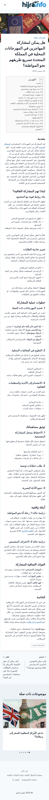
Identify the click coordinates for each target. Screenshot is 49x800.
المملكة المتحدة (38, 645)
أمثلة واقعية (36, 118)
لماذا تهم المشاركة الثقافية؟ (30, 86)
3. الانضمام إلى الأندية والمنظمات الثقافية (24, 103)
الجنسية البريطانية (34, 622)
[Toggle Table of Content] (40, 80)
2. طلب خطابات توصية (31, 112)
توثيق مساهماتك (34, 106)
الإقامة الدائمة (28, 531)
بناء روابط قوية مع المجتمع (30, 89)
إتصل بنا (15, 779)
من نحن (24, 771)
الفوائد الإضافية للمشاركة (31, 126)
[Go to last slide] (42, 725)
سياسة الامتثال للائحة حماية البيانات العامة (24, 775)
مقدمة (38, 83)
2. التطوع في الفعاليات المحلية (28, 101)
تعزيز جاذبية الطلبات (32, 92)
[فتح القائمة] (5, 5)
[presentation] (24, 713)
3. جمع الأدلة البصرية (32, 115)
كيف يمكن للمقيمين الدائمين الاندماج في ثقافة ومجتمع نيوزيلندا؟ (36, 662)
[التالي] (7, 725)
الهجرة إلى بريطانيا (39, 38)
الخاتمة (38, 129)
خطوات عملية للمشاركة (32, 95)
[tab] (29, 752)
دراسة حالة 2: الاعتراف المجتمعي (27, 123)
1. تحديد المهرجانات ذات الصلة (29, 98)
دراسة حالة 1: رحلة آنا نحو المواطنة (27, 121)
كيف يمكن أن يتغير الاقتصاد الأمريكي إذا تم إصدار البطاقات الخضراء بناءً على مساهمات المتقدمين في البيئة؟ (11, 667)
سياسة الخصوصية (29, 779)
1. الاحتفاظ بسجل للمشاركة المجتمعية (26, 109)
